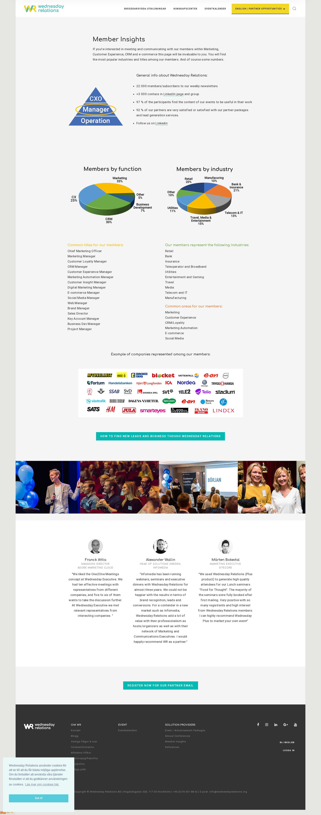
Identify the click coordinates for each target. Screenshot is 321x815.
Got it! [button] (39, 798)
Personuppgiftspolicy (84, 758)
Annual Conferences (177, 736)
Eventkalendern (127, 730)
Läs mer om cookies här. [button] (42, 784)
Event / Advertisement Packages (185, 730)
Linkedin (161, 123)
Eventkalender (215, 8)
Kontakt (76, 730)
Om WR (76, 725)
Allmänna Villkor (81, 752)
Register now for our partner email (160, 685)
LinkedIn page (173, 94)
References (172, 747)
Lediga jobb (78, 769)
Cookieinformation (82, 747)
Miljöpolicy (78, 763)
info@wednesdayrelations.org (228, 791)
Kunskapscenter (185, 8)
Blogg (74, 736)
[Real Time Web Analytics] (7, 812)
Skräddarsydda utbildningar (145, 8)
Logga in (289, 750)
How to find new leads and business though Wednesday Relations (160, 436)
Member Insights (175, 741)
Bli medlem (287, 742)
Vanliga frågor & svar (84, 741)
